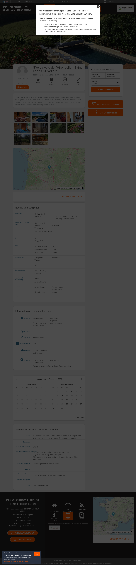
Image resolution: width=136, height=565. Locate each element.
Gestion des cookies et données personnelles (16, 561)
